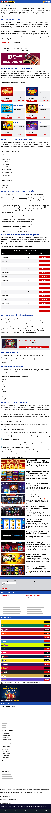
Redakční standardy (12, 806)
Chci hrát (44, 257)
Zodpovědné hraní (17, 792)
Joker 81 (15, 122)
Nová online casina (5, 751)
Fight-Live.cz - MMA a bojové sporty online (10, 599)
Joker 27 (40, 105)
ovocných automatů (42, 73)
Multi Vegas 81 (17, 88)
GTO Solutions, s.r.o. (4, 807)
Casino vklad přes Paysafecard (8, 781)
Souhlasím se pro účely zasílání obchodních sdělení (18, 585)
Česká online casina (6, 749)
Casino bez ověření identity (7, 765)
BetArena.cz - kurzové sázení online (9, 597)
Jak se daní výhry (5, 757)
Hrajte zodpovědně (3, 795)
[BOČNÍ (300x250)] (10, 700)
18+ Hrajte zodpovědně (43, 806)
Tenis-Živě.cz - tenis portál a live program (10, 605)
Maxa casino (4, 719)
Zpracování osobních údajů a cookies (31, 806)
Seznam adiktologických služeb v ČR (25, 802)
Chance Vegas (5, 717)
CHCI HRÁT (6, 100)
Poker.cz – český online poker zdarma (34, 605)
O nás (2, 806)
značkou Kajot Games (37, 207)
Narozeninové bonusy (6, 735)
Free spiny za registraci (6, 739)
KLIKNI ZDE (5, 42)
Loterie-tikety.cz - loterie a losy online (33, 599)
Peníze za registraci (6, 737)
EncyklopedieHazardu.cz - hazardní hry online (35, 597)
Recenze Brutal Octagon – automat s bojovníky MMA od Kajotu (37, 508)
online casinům (23, 198)
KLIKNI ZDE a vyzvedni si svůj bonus (34, 347)
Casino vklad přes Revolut (7, 783)
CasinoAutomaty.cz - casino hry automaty (34, 601)
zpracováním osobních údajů (14, 585)
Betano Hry (4, 711)
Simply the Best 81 (18, 105)
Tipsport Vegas (5, 709)
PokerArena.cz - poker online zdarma (34, 603)
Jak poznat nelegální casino (7, 767)
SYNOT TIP (4, 715)
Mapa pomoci (35, 802)
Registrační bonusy (5, 733)
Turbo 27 (40, 122)
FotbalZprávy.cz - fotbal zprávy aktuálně (10, 601)
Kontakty (5, 806)
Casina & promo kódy (6, 741)
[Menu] (49, 2)
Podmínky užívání (20, 806)
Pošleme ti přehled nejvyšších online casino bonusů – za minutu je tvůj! (20, 581)
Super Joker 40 (42, 88)
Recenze (22, 100)
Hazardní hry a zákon (6, 755)
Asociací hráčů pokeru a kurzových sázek (34, 792)
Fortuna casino (5, 713)
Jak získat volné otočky (6, 743)
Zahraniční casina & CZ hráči (7, 753)
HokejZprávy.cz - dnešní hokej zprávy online (11, 603)
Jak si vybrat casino (5, 763)
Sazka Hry (4, 721)
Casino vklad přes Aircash (7, 785)
